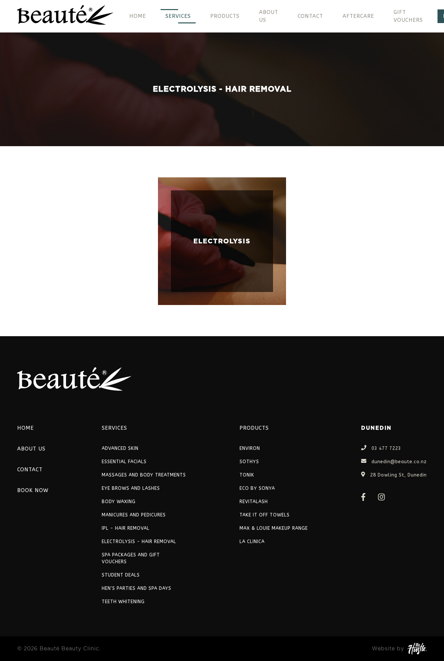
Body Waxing (119, 501)
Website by (388, 648)
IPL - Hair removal (126, 528)
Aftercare (358, 16)
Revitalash (254, 501)
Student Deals (121, 575)
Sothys (249, 461)
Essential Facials (124, 461)
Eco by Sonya (257, 488)
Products (225, 16)
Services (178, 16)
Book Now (32, 490)
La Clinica (252, 541)
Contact (310, 16)
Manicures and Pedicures (134, 515)
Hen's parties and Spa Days (136, 588)
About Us (268, 16)
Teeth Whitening (123, 601)
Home (137, 16)
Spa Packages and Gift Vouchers (131, 558)
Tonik (247, 475)
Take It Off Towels (265, 515)
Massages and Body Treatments (144, 475)
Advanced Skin (120, 448)
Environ (250, 448)
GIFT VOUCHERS (408, 16)
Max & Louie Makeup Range (274, 528)
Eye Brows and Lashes (131, 488)
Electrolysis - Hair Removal (139, 541)
